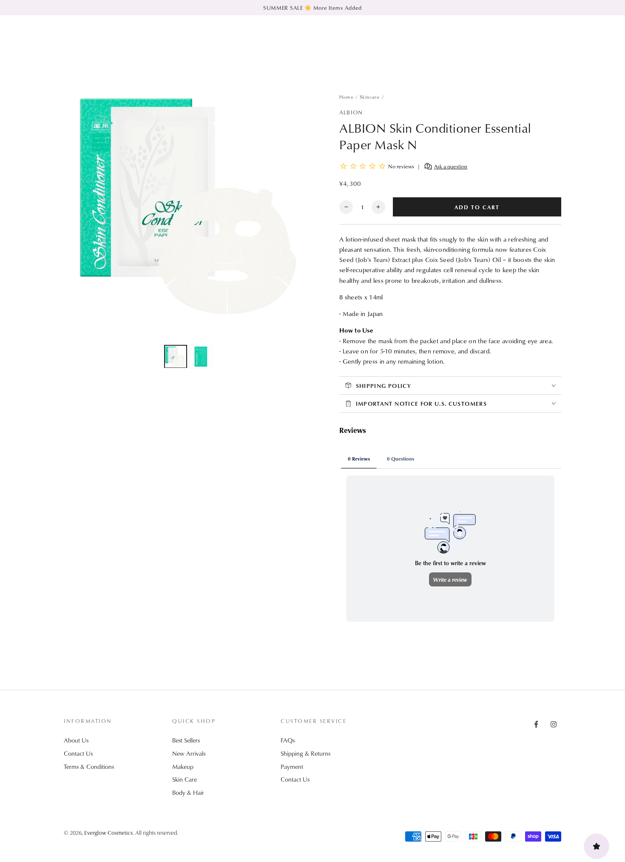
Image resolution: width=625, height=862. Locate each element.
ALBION (351, 112)
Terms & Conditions (89, 766)
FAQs (288, 740)
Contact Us (78, 753)
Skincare (370, 97)
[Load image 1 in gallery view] (175, 356)
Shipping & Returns (305, 753)
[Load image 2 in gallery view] (200, 356)
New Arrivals (188, 753)
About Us (76, 740)
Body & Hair (188, 792)
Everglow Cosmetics (108, 832)
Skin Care (184, 779)
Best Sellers (186, 740)
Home (346, 97)
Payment (292, 766)
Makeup (182, 766)
